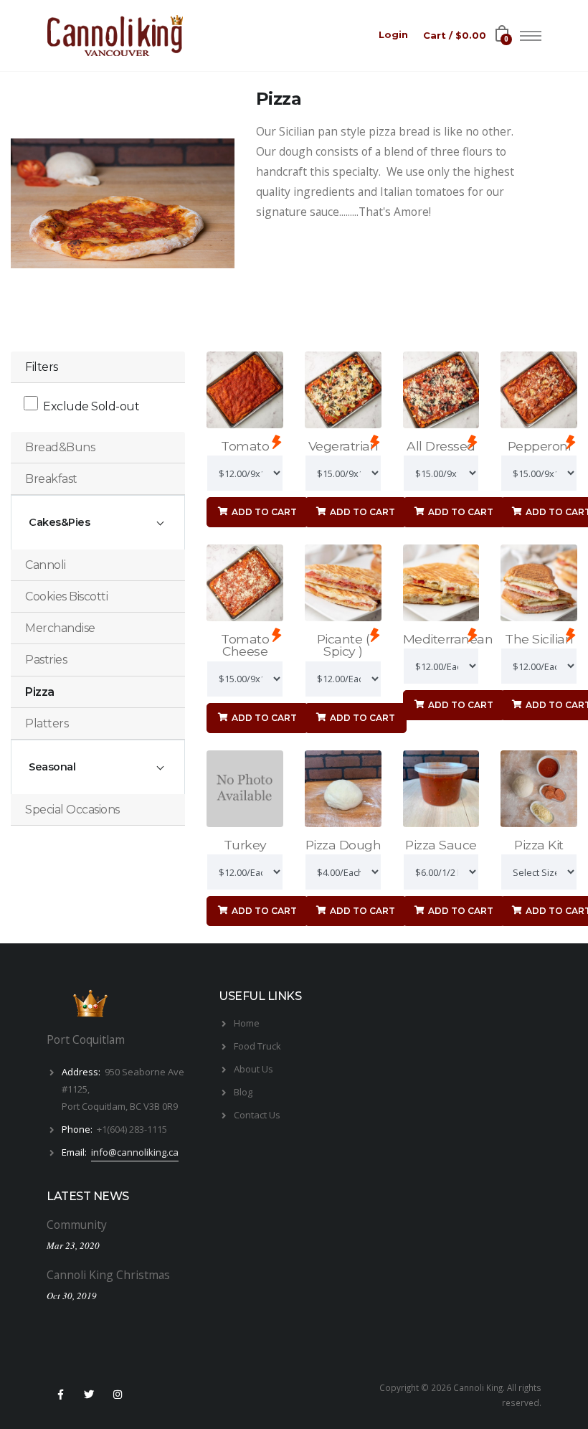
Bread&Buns (60, 447)
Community (77, 1224)
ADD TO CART (263, 511)
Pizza (39, 692)
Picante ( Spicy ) (343, 645)
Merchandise (60, 628)
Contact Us (257, 1114)
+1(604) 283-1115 (132, 1129)
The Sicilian (539, 638)
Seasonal (52, 766)
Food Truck (257, 1045)
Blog (243, 1091)
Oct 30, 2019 (72, 1295)
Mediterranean (448, 638)
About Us (253, 1068)
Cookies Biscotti (66, 596)
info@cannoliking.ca (135, 1152)
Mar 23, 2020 (73, 1245)
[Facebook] (60, 1394)
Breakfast (51, 479)
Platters (46, 723)
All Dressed (441, 445)
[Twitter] (89, 1394)
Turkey (245, 844)
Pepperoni (539, 445)
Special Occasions (72, 809)
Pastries (46, 659)
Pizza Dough (343, 844)
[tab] (98, 447)
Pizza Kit (539, 844)
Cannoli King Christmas (108, 1275)
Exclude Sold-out (91, 406)
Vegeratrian (343, 445)
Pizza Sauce (441, 844)
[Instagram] (118, 1394)
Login (393, 34)
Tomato (245, 445)
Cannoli (45, 565)
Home (247, 1023)
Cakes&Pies (59, 522)
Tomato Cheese (245, 645)
